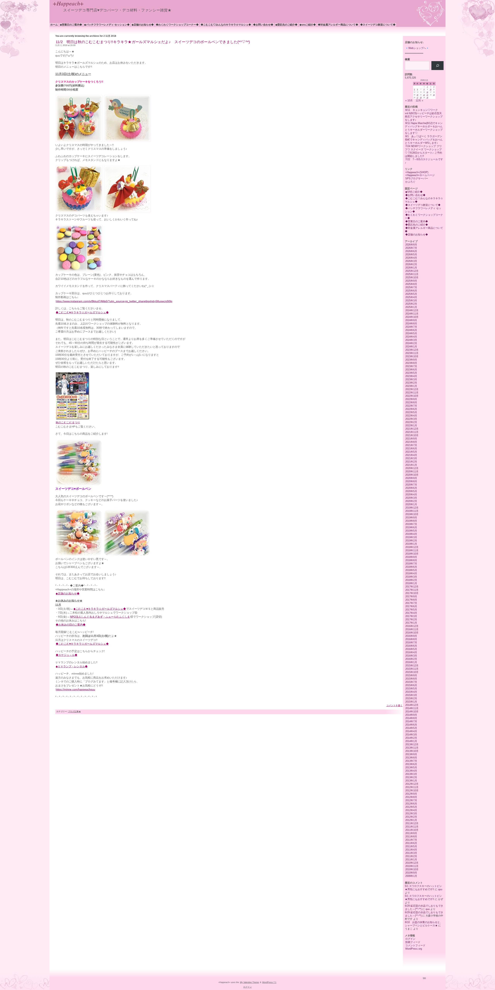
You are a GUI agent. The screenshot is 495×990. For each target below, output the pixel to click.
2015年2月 (411, 698)
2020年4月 (411, 494)
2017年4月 (411, 612)
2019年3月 (411, 537)
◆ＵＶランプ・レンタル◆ (72, 666)
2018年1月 (411, 583)
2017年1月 (411, 622)
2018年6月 (411, 566)
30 (427, 97)
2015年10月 (411, 672)
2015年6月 (411, 685)
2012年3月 (411, 813)
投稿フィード (412, 942)
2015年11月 (411, 668)
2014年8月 (411, 718)
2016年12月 (411, 626)
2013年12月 (411, 744)
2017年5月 (411, 609)
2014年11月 (411, 708)
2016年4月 (411, 652)
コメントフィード (415, 945)
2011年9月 (411, 833)
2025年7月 (411, 287)
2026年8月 (411, 244)
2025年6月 (411, 290)
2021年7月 (411, 445)
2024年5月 (411, 333)
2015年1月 (411, 701)
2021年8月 (411, 441)
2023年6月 (411, 369)
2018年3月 (411, 576)
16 (427, 92)
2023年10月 (411, 356)
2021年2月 (411, 461)
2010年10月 (411, 869)
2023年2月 (411, 382)
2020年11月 (411, 471)
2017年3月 (411, 616)
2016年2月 (411, 658)
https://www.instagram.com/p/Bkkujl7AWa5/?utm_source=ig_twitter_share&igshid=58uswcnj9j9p (114, 301)
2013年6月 (411, 764)
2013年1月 (411, 780)
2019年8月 (411, 520)
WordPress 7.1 (269, 982)
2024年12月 (411, 310)
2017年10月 (411, 593)
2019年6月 (411, 527)
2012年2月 (411, 816)
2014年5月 (411, 728)
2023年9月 (411, 359)
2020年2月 (411, 501)
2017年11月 (411, 589)
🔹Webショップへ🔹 (417, 48)
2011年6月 (411, 843)
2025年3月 (411, 300)
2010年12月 (411, 862)
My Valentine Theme (249, 982)
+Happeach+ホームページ (420, 175)
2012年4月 (411, 810)
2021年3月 (411, 458)
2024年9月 (411, 320)
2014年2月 (411, 737)
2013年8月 (411, 757)
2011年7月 (411, 839)
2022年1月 (411, 425)
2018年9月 (411, 557)
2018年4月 (411, 573)
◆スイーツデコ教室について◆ (377, 24)
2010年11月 (411, 866)
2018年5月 (411, 570)
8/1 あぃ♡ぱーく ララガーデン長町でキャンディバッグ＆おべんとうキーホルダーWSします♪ (424, 139)
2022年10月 (411, 395)
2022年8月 (411, 402)
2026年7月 (411, 247)
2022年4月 (411, 415)
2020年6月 (411, 487)
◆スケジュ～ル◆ (66, 655)
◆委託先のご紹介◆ (286, 24)
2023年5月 (411, 372)
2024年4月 (411, 336)
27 (417, 97)
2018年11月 (411, 550)
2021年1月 (411, 464)
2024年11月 (411, 313)
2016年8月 (411, 639)
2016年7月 (411, 642)
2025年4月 (411, 297)
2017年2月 (411, 619)
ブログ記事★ (74, 711)
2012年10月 (411, 790)
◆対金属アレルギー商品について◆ (338, 24)
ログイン (410, 938)
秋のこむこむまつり (68, 422)
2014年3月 (411, 734)
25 (434, 95)
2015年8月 (411, 678)
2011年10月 (411, 829)
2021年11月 (411, 432)
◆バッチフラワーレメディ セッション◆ (107, 24)
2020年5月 (411, 491)
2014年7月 (411, 721)
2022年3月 (411, 418)
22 (424, 95)
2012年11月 (411, 787)
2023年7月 (411, 366)
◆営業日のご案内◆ (71, 24)
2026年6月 (411, 251)
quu (440, 889)
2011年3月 (411, 853)
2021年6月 (411, 448)
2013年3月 (411, 774)
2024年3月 (411, 340)
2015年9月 (411, 675)
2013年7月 (411, 760)
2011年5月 (411, 846)
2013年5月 (411, 767)
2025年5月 (411, 293)
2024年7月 (411, 326)
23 (427, 95)
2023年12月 (411, 349)
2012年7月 (411, 800)
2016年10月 (411, 632)
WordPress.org (413, 948)
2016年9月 (411, 635)
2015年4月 (411, 691)
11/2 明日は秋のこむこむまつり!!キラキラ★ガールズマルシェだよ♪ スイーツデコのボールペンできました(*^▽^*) (153, 42)
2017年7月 (411, 603)
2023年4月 (411, 376)
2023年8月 (411, 363)
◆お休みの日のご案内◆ (70, 624)
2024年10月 (411, 316)
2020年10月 (411, 474)
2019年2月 (411, 540)
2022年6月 (411, 409)
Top (424, 978)
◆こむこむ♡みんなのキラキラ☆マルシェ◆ (226, 24)
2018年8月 (411, 560)
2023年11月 (411, 353)
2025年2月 (411, 303)
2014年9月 (411, 714)
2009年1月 (411, 876)
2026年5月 (411, 254)
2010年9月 (411, 872)
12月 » (419, 100)
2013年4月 (411, 770)
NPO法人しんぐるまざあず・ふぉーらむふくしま (100, 616)
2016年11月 (411, 629)
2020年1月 (411, 504)
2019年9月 (411, 517)
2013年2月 (411, 777)
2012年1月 (411, 820)
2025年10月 (411, 277)
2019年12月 (411, 507)
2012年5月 (411, 806)
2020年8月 (411, 481)
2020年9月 (411, 478)
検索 (407, 59)
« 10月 (409, 100)
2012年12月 (411, 783)
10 (430, 89)
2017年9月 (411, 596)
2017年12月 (411, 586)
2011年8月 (411, 836)
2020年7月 (411, 484)
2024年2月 (411, 343)
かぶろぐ (410, 181)
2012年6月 (411, 803)
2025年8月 (411, 284)
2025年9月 (411, 280)
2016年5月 (411, 649)
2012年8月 (411, 797)
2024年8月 (411, 323)
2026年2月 (411, 264)
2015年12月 (411, 665)
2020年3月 (411, 497)
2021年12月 (411, 428)
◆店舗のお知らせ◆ (143, 24)
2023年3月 (411, 379)
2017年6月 (411, 606)
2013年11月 (411, 747)
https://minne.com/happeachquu (75, 689)
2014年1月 (411, 741)
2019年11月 (411, 511)
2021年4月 (411, 455)
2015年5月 (411, 688)
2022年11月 (411, 392)
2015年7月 (411, 682)
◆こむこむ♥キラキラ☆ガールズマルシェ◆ (82, 312)
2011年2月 (411, 856)
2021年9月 (411, 438)
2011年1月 (411, 859)
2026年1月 (411, 267)
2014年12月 (411, 705)
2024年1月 (411, 346)
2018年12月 (411, 547)
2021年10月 (411, 435)
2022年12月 (411, 389)
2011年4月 (411, 849)
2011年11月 (411, 826)
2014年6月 (411, 724)
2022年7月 (411, 405)
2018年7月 (411, 563)
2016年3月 (411, 655)
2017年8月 (411, 599)
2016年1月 (411, 662)
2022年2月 (411, 422)
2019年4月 (411, 534)
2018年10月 (411, 553)
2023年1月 (411, 386)
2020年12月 (411, 468)
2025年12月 (411, 270)
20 (417, 95)
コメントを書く (394, 705)
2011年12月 (411, 823)
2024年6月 (411, 330)
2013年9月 (411, 754)
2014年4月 (411, 731)
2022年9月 (411, 399)
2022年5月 (411, 412)
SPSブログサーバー (416, 178)
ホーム (54, 24)
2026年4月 (411, 257)
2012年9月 (411, 793)
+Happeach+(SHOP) (416, 172)
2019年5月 (411, 530)
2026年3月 (411, 261)
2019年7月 (411, 524)
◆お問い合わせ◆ (263, 24)
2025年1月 (411, 307)
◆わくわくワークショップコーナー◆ (177, 24)
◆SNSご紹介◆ (308, 24)
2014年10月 (411, 711)
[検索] (437, 65)
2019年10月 (411, 514)
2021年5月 (411, 451)
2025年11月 (411, 274)
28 (421, 97)
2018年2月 (411, 580)
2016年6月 (411, 645)
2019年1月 (411, 543)
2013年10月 (411, 751)
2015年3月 (411, 695)
